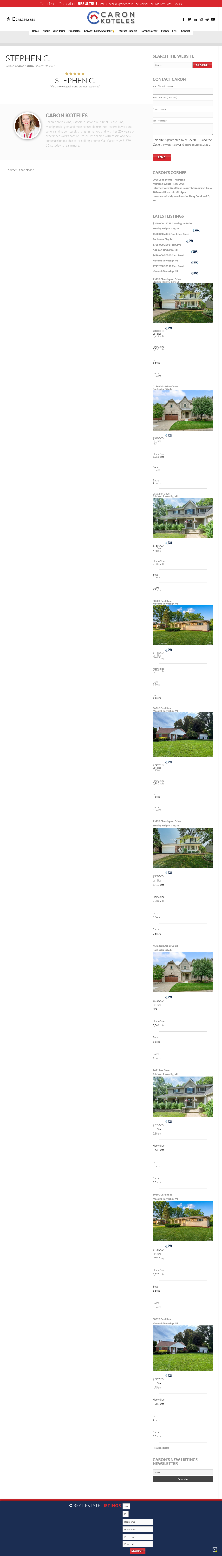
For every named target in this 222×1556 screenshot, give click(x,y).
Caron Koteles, (25, 65)
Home (35, 30)
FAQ (174, 30)
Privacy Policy (171, 144)
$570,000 (158, 234)
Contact (185, 30)
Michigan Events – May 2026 (169, 183)
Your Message (160, 120)
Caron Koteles (67, 115)
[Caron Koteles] (111, 17)
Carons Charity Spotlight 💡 (99, 30)
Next (166, 1447)
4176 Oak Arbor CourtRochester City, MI (165, 387)
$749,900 (158, 266)
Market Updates (128, 30)
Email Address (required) (165, 97)
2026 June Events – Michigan (169, 179)
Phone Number (160, 109)
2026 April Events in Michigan (169, 192)
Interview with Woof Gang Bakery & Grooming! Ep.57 (182, 188)
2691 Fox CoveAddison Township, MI (165, 495)
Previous (158, 1447)
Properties (74, 30)
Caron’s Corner (149, 30)
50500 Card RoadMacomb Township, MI (165, 602)
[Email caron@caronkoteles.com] (9, 18)
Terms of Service (193, 144)
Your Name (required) (163, 86)
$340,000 (158, 223)
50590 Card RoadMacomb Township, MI (165, 709)
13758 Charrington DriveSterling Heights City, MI (167, 280)
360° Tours (59, 30)
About (46, 30)
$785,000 (158, 244)
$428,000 (158, 255)
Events (165, 30)
